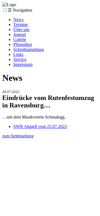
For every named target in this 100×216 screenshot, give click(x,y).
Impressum (22, 64)
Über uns (21, 29)
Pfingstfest (22, 44)
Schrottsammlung (28, 49)
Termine (20, 24)
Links (18, 54)
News (18, 19)
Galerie (19, 39)
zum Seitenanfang (18, 135)
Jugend (19, 34)
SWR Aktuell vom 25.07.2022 (40, 126)
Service (19, 59)
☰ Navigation (20, 10)
